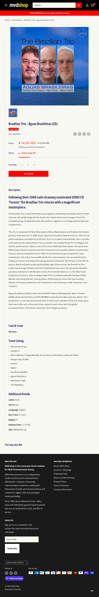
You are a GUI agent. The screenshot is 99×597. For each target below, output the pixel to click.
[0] (92, 5)
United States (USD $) (14, 562)
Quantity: (13, 164)
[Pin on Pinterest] (79, 134)
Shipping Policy (60, 473)
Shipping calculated (27, 147)
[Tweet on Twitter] (84, 134)
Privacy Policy (60, 481)
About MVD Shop (61, 466)
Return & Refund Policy (64, 477)
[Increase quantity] (34, 164)
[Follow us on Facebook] (6, 573)
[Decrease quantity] (21, 164)
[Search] (79, 5)
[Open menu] (6, 5)
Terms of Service (61, 485)
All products (17, 20)
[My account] (87, 5)
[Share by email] (88, 134)
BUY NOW (28, 173)
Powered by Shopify (13, 589)
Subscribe (12, 548)
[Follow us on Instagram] (15, 573)
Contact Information (63, 489)
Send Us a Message (62, 470)
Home (7, 20)
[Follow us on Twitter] (11, 573)
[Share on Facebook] (75, 134)
